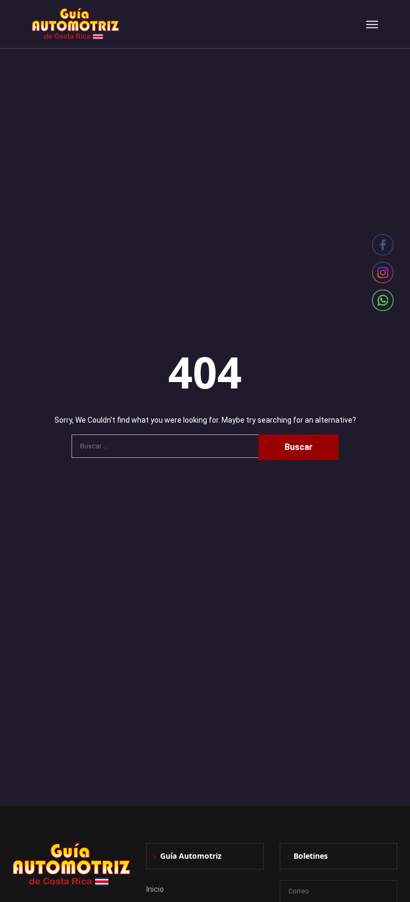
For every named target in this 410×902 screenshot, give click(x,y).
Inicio (155, 889)
